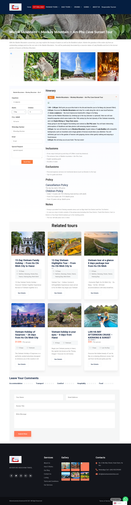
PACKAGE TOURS (51, 7)
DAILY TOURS (65, 7)
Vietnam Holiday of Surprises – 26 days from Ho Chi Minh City (26, 335)
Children (30, 108)
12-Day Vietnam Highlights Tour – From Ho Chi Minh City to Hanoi (64, 264)
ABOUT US (96, 7)
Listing (46, 478)
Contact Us (47, 474)
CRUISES (77, 7)
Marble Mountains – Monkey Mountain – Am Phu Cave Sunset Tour (76, 97)
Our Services (48, 485)
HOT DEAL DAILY (38, 7)
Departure (15, 98)
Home (29, 7)
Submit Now (22, 434)
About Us (47, 463)
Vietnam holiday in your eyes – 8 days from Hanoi (64, 335)
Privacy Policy (117, 501)
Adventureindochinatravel (17, 501)
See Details (22, 293)
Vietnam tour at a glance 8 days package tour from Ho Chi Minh (101, 263)
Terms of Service (104, 501)
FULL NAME (16, 117)
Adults (14, 108)
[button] (12, 67)
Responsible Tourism (109, 7)
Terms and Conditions (51, 481)
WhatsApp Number (18, 127)
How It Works (48, 467)
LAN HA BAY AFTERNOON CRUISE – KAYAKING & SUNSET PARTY (100, 336)
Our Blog (47, 470)
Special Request (17, 147)
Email (13, 137)
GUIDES (86, 7)
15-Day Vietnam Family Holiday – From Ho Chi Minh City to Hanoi (27, 263)
